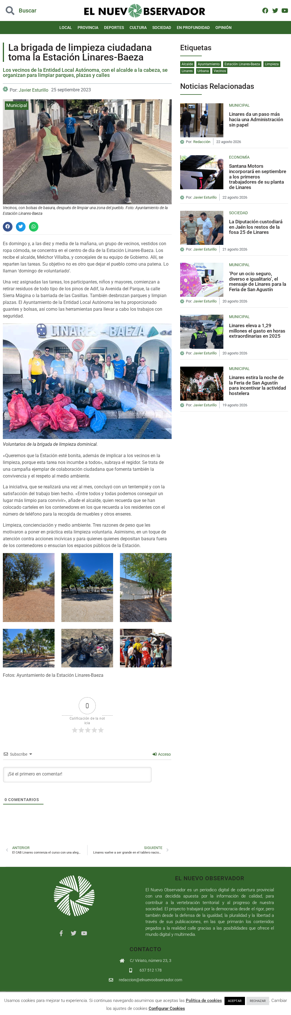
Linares (187, 71)
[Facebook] (265, 10)
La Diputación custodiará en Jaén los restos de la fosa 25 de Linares (255, 227)
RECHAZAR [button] (258, 1001)
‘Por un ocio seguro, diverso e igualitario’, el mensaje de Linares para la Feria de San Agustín (257, 281)
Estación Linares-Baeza (242, 64)
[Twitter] (275, 10)
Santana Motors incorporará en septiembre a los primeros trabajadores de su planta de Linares (257, 176)
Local (65, 27)
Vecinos (220, 71)
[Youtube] (285, 10)
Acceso (164, 754)
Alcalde (187, 64)
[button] (29, 10)
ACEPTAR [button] (235, 1001)
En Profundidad (193, 27)
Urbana (203, 71)
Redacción (201, 142)
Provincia (88, 27)
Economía (239, 157)
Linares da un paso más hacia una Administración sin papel (256, 119)
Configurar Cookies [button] (167, 1008)
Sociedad (161, 27)
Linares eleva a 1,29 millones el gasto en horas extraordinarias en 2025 (257, 331)
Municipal (16, 105)
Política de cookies (204, 1000)
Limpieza (272, 64)
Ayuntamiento (209, 64)
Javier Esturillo (33, 90)
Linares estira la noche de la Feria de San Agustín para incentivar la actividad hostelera (257, 385)
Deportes (114, 27)
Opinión (223, 27)
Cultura (138, 27)
